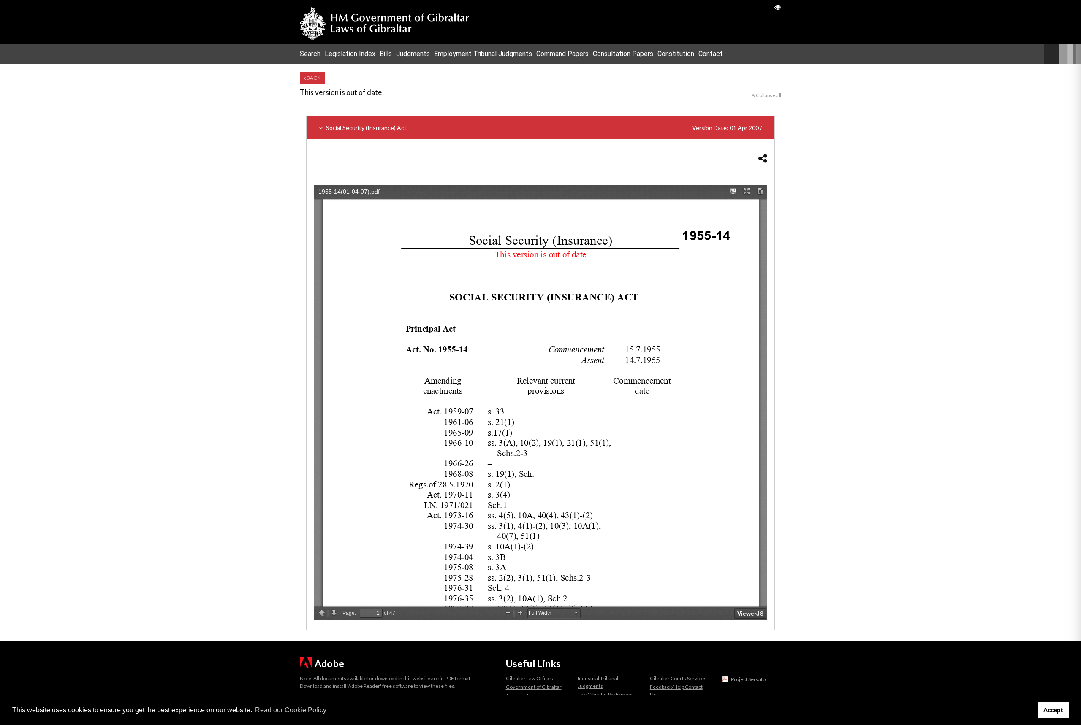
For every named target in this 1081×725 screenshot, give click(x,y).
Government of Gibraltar (534, 687)
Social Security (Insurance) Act (543, 127)
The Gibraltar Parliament (605, 694)
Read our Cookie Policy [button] (290, 710)
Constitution (675, 54)
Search (310, 54)
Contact (710, 54)
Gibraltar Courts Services (678, 678)
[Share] (762, 158)
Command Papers (562, 54)
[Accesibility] (777, 7)
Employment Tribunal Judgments (483, 54)
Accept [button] (1053, 710)
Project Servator (749, 679)
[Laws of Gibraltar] (385, 22)
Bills (386, 54)
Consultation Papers (623, 54)
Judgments (413, 54)
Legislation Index (350, 54)
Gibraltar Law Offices (529, 678)
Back (313, 78)
